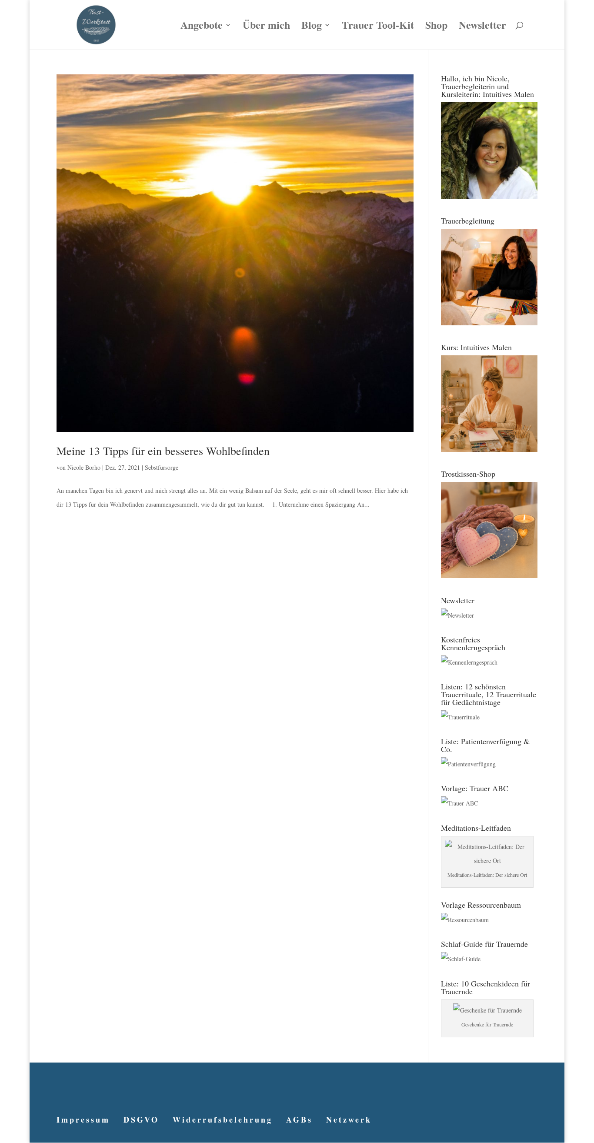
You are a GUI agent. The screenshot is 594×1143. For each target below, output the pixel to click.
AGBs (299, 1119)
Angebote (201, 27)
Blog (311, 27)
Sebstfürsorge (161, 467)
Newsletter (482, 27)
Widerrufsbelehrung (223, 1119)
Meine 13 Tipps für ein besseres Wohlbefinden (163, 450)
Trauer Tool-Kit (378, 27)
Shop (436, 27)
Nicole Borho (83, 467)
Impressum (83, 1119)
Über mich (266, 27)
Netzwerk (349, 1119)
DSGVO (141, 1119)
